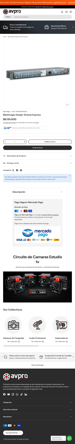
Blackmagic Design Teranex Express (18, 36)
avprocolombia (12, 439)
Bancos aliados (36, 128)
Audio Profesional (37, 338)
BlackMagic (6, 111)
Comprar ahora (37, 148)
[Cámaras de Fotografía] (13, 325)
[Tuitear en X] (13, 170)
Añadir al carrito (50, 142)
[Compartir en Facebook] (17, 170)
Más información (48, 7)
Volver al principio (37, 365)
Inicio (4, 36)
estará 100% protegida (50, 215)
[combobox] (37, 17)
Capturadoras (61, 338)
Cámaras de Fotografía (13, 338)
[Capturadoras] (61, 325)
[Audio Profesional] (37, 325)
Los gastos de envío (9, 122)
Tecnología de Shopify (23, 439)
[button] (66, 12)
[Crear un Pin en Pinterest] (21, 170)
